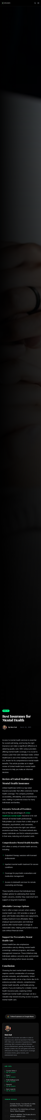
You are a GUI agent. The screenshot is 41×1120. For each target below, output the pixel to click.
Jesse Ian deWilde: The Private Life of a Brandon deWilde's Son (22, 1115)
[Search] (35, 3)
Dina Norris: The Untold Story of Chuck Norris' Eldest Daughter (22, 1110)
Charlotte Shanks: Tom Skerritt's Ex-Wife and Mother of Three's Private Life (22, 1105)
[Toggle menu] (38, 3)
